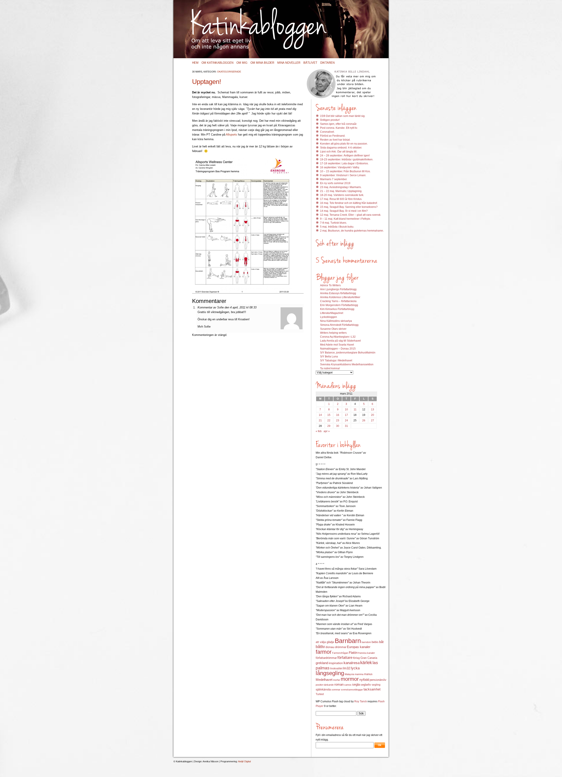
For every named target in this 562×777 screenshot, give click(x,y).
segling (376, 684)
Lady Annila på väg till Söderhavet (340, 340)
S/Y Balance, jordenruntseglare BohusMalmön (347, 352)
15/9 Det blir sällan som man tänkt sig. (342, 116)
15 (328, 415)
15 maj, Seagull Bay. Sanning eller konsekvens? (349, 206)
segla (356, 684)
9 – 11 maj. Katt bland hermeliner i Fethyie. (345, 218)
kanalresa (352, 663)
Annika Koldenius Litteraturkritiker (340, 297)
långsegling (330, 673)
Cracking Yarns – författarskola (338, 301)
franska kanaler (366, 653)
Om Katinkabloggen (217, 62)
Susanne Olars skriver (333, 328)
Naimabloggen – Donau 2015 (338, 348)
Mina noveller (288, 62)
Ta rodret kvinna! (330, 368)
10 (346, 409)
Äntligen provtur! (330, 119)
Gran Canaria (368, 657)
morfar (336, 680)
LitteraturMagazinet (331, 313)
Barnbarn (348, 640)
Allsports (231, 134)
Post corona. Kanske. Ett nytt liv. (339, 127)
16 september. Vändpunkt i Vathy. (340, 167)
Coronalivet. (327, 131)
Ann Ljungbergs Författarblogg (338, 289)
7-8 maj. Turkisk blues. (333, 222)
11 (355, 409)
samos (347, 684)
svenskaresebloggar (352, 689)
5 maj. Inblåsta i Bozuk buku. (337, 226)
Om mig (241, 62)
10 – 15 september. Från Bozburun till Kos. (345, 171)
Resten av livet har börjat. (335, 139)
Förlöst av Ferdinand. (332, 135)
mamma (359, 674)
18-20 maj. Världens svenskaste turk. (342, 195)
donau (330, 647)
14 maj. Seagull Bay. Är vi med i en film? (344, 210)
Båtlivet (310, 62)
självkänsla (323, 689)
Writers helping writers (333, 332)
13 (372, 409)
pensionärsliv (378, 679)
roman (339, 684)
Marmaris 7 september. (333, 179)
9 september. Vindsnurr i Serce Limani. (343, 175)
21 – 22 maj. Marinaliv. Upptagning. (341, 191)
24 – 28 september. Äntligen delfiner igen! (345, 155)
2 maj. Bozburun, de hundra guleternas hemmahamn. (352, 230)
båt (381, 642)
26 (363, 420)
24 (346, 420)
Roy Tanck (360, 701)
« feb (319, 431)
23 (337, 420)
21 (320, 420)
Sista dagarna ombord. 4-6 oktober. (341, 147)
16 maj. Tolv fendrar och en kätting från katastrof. (349, 203)
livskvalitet (336, 668)
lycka (355, 668)
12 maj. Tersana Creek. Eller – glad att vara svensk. (350, 214)
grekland (322, 663)
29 (328, 425)
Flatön (353, 652)
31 (346, 425)
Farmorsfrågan (340, 653)
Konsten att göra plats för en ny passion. (344, 143)
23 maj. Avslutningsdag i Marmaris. (341, 187)
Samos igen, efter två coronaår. (338, 123)
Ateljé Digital (244, 761)
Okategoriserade (229, 71)
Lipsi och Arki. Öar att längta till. (338, 151)
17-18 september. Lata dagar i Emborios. (344, 163)
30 (337, 425)
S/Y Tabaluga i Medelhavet (336, 360)
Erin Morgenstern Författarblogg (339, 305)
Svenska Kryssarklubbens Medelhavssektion (346, 364)
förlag (356, 657)
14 (320, 415)
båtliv (320, 647)
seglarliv (365, 684)
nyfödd (364, 679)
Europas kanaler (358, 647)
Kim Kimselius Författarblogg (337, 309)
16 (337, 415)
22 (328, 420)
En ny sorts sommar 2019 (335, 183)
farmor (323, 652)
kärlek (366, 662)
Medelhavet (324, 679)
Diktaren (327, 62)
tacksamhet (372, 689)
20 (372, 415)
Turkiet (320, 694)
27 (372, 420)
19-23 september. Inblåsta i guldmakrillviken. (346, 159)
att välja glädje (325, 642)
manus (368, 674)
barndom (366, 642)
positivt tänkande (325, 684)
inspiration (336, 663)
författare (344, 658)
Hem (195, 62)
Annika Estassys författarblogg (338, 293)
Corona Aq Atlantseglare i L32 (338, 336)
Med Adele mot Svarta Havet (337, 344)
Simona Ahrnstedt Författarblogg (339, 324)
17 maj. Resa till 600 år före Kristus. (341, 199)
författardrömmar (326, 657)
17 (346, 415)
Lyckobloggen (328, 317)
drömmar (340, 647)
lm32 (346, 668)
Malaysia (349, 674)
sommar (335, 689)
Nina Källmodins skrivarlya (336, 320)
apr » (327, 431)
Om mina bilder (262, 62)
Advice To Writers (330, 285)
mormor (350, 679)
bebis (375, 642)
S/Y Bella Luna (329, 356)
